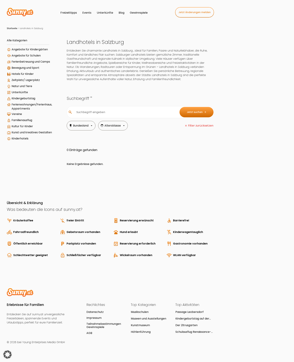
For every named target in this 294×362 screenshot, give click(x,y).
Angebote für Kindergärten (30, 49)
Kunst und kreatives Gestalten (32, 132)
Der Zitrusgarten (186, 325)
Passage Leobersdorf (189, 312)
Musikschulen (140, 312)
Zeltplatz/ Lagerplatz (26, 80)
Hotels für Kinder (23, 74)
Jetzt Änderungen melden (194, 12)
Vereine (17, 114)
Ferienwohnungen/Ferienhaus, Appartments (32, 107)
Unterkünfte (20, 92)
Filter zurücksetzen (200, 126)
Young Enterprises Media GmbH (43, 342)
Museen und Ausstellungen (148, 318)
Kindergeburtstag (23, 98)
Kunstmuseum (140, 325)
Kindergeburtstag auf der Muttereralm (192, 318)
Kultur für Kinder (22, 126)
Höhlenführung (141, 331)
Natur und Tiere (22, 86)
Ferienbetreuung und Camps (31, 62)
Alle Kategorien (17, 40)
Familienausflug (22, 120)
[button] (7, 354)
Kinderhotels (20, 138)
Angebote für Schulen (26, 55)
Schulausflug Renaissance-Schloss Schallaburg (193, 331)
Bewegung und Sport (25, 68)
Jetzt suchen (196, 112)
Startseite (12, 28)
